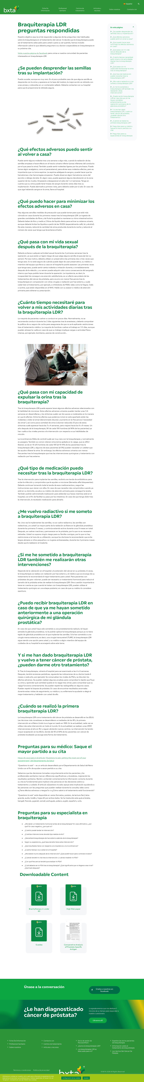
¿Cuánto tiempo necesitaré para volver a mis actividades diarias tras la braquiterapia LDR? (121, 60)
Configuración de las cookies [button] (71, 1078)
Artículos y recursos (51, 1047)
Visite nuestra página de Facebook (32, 53)
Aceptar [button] (86, 1078)
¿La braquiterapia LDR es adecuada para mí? (87, 1050)
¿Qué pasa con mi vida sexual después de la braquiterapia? (120, 52)
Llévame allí (98, 1020)
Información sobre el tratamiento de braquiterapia (123, 1047)
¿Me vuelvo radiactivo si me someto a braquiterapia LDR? (121, 82)
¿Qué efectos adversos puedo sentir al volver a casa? (121, 38)
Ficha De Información (17, 1041)
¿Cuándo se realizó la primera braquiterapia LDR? (120, 122)
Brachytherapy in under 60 (39, 910)
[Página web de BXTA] (14, 10)
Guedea (39, 944)
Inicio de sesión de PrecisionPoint (85, 1042)
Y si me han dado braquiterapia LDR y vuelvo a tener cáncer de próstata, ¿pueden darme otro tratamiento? (121, 113)
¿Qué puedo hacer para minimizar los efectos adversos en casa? (122, 44)
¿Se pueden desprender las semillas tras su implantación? (121, 32)
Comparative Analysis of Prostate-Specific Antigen (73, 946)
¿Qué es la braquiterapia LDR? (89, 1046)
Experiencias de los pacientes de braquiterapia (123, 1042)
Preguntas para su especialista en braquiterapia (121, 135)
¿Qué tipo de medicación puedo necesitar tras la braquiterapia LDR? (120, 76)
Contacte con (132, 9)
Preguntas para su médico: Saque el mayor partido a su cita (121, 128)
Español (129, 4)
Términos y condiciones (22, 1070)
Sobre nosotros (114, 9)
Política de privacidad (41, 1070)
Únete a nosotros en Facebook (104, 990)
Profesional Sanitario (17, 1044)
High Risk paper (73, 909)
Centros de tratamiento (53, 1044)
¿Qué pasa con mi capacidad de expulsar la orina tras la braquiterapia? (122, 68)
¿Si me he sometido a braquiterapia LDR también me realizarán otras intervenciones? (122, 90)
